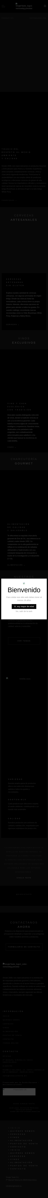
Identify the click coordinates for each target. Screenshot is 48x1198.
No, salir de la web (24, 611)
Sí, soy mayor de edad (24, 606)
